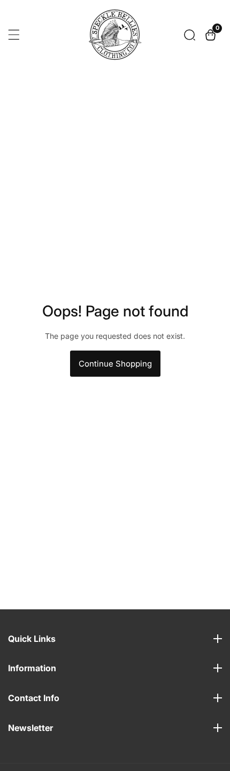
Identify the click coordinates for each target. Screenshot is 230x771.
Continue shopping (115, 364)
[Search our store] (189, 35)
